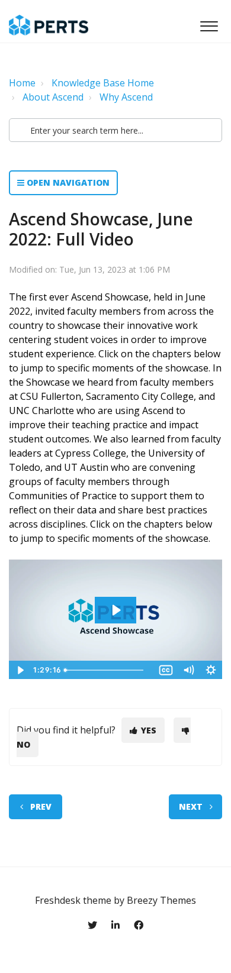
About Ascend (53, 97)
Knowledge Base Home (103, 82)
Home (22, 82)
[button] (208, 23)
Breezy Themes (161, 900)
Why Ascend (126, 97)
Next (191, 806)
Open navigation (67, 182)
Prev (41, 806)
